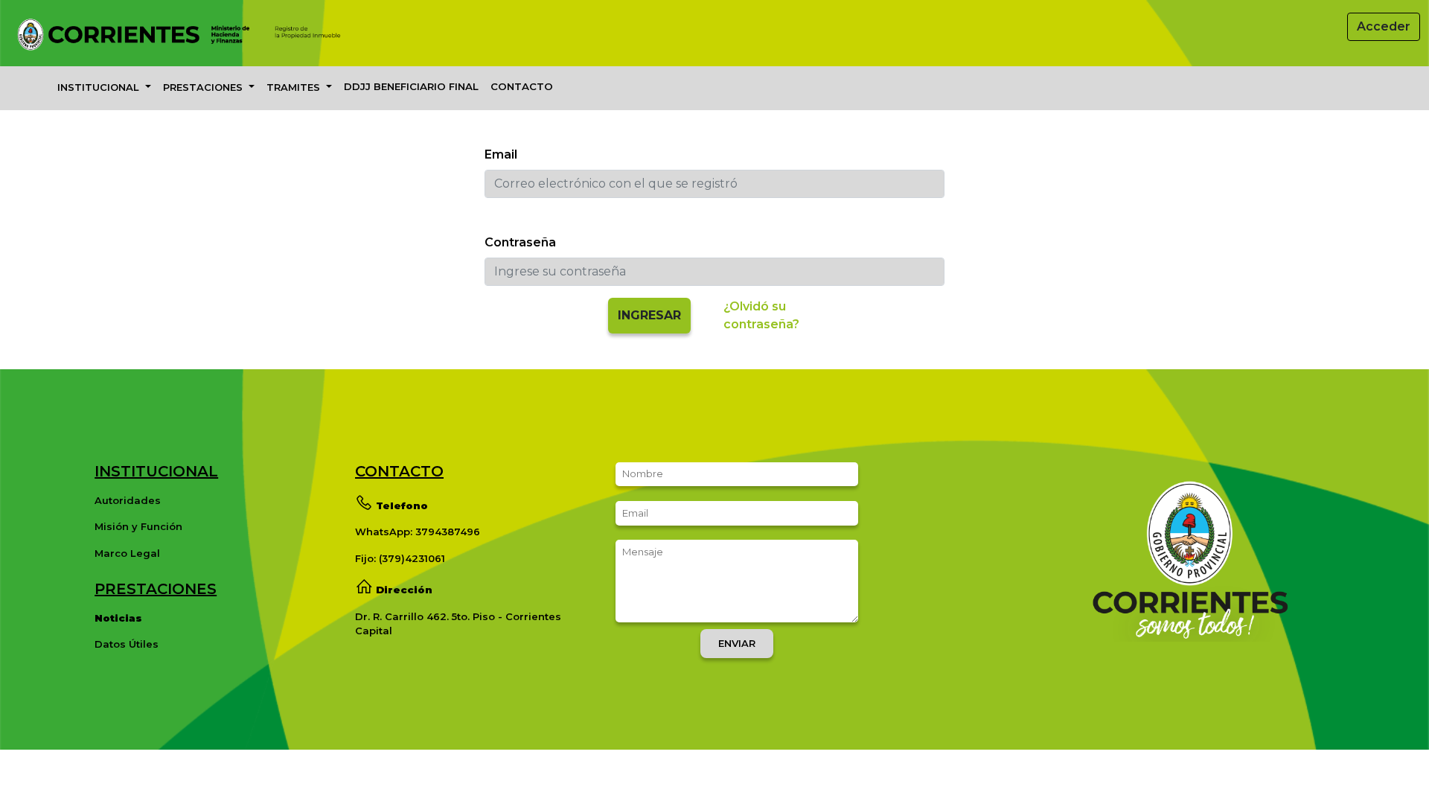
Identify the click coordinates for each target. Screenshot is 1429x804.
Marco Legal (127, 553)
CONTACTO (521, 86)
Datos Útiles (127, 644)
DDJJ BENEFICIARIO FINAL (411, 86)
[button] (104, 88)
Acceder (1383, 26)
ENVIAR (736, 643)
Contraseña (520, 242)
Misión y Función (138, 526)
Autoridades (128, 500)
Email (501, 154)
